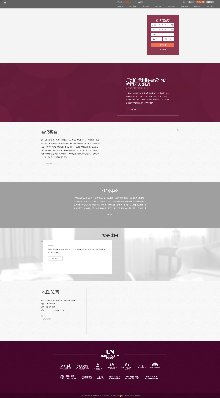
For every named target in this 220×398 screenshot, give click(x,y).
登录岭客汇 (200, 2)
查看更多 (133, 109)
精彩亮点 (197, 6)
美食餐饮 (158, 6)
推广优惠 (132, 6)
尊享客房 (145, 6)
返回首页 (209, 2)
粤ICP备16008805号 (113, 395)
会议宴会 (171, 6)
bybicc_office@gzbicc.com (55, 310)
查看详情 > (48, 163)
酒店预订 (120, 6)
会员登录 (163, 50)
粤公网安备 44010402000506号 (131, 395)
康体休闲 (184, 6)
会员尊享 (210, 6)
